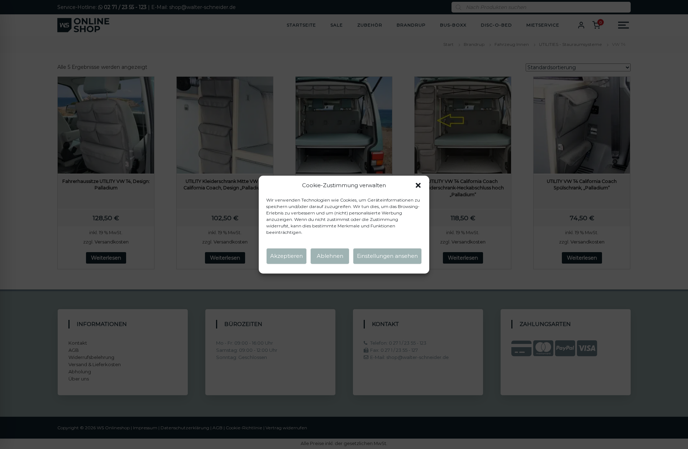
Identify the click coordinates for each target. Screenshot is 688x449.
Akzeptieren (286, 255)
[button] (418, 185)
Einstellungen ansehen (387, 255)
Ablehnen (330, 255)
